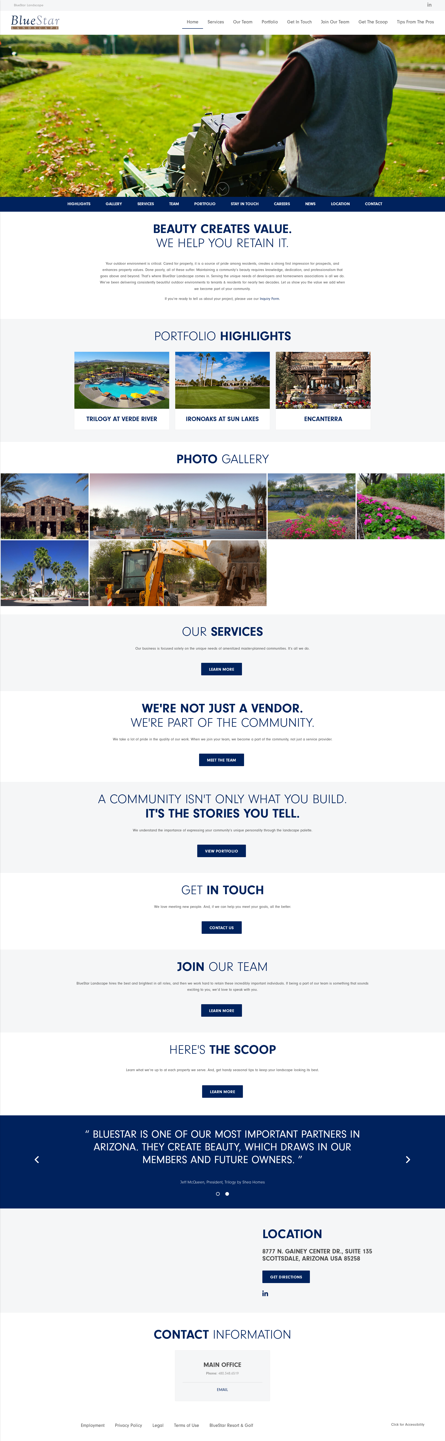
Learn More (221, 669)
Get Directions (286, 1277)
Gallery (114, 203)
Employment (93, 1425)
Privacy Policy (128, 1425)
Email (222, 1389)
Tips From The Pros (415, 22)
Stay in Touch (245, 203)
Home (192, 22)
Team (174, 203)
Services (216, 22)
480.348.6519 (228, 1373)
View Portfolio (221, 851)
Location (340, 203)
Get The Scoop (373, 22)
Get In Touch (299, 22)
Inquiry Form (269, 299)
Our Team (242, 22)
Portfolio (270, 22)
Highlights (78, 203)
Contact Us (222, 927)
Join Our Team (335, 22)
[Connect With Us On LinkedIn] (428, 5)
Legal (158, 1425)
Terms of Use (186, 1425)
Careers (282, 203)
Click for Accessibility (407, 1424)
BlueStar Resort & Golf (231, 1425)
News (310, 203)
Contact (373, 203)
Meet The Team (221, 760)
